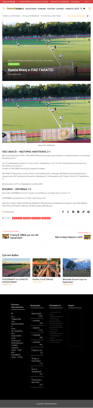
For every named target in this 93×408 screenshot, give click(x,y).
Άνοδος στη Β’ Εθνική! (43, 279)
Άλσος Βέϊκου (17, 218)
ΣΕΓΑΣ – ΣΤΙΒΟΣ (17, 357)
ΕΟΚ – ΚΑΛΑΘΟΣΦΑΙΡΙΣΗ (17, 324)
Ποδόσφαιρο (46, 218)
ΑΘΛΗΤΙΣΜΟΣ (18, 60)
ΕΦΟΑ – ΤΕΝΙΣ (16, 350)
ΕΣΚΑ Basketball (17, 343)
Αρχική (10, 60)
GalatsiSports (14, 8)
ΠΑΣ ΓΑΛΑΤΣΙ (36, 218)
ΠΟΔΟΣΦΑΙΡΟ (29, 60)
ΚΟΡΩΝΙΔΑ (26, 218)
